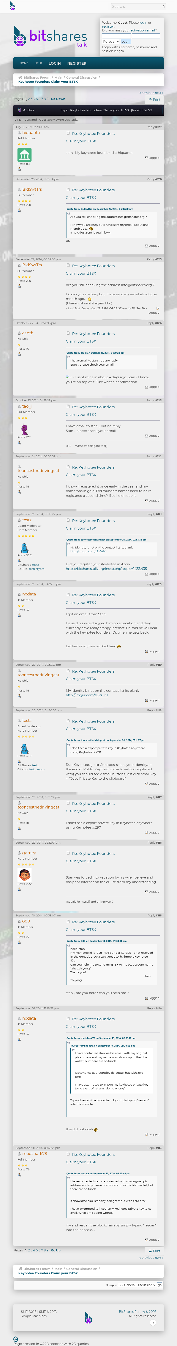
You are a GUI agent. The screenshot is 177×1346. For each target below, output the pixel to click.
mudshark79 (34, 1153)
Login (55, 63)
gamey (29, 852)
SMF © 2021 (47, 1312)
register (108, 26)
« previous (146, 93)
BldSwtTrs (32, 189)
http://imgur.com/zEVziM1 (88, 551)
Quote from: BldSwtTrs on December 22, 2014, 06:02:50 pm (99, 209)
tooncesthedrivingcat (38, 470)
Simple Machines (34, 1316)
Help (38, 63)
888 (26, 921)
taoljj (27, 406)
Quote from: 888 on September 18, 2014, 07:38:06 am (96, 941)
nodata (29, 594)
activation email (143, 30)
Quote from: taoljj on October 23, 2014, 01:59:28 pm (95, 353)
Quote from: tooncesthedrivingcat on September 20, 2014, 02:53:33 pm (106, 539)
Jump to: (112, 1285)
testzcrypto (36, 568)
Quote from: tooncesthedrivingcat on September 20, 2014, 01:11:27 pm (105, 740)
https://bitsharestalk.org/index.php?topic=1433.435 (106, 569)
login (143, 23)
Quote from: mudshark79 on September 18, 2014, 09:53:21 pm (100, 1038)
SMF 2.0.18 (28, 1312)
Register (77, 63)
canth (27, 332)
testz (27, 519)
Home (24, 63)
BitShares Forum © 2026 (137, 1312)
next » (159, 93)
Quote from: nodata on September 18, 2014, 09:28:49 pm (103, 1045)
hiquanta (31, 132)
